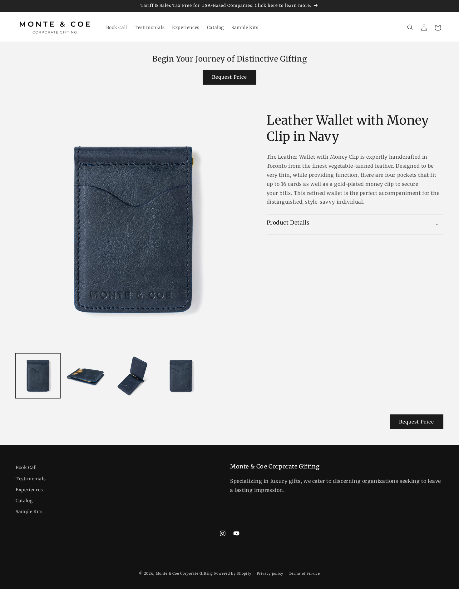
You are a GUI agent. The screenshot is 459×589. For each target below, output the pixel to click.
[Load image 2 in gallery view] (85, 376)
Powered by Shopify (232, 573)
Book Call (26, 467)
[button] (410, 27)
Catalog (24, 500)
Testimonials (31, 478)
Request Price (229, 77)
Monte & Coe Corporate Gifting (184, 573)
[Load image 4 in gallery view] (181, 376)
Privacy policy (270, 573)
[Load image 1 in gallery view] (38, 376)
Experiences (29, 489)
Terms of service (304, 573)
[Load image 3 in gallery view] (133, 376)
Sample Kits (29, 511)
